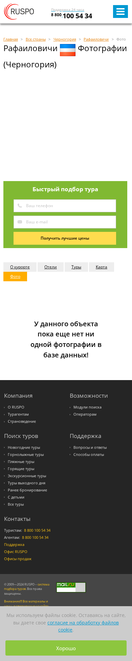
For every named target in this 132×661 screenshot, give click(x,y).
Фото (15, 276)
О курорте (20, 267)
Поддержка (14, 544)
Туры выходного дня (26, 483)
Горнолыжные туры (26, 454)
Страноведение (22, 421)
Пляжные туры (21, 461)
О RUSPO (16, 407)
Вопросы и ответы (90, 447)
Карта (101, 267)
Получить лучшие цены (65, 238)
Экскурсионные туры (27, 475)
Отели (50, 267)
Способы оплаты (88, 454)
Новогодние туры (24, 447)
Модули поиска (87, 407)
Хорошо (66, 648)
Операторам (84, 414)
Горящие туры (21, 468)
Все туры (16, 504)
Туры (76, 267)
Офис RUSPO (15, 551)
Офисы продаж (17, 558)
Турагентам (18, 414)
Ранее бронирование (27, 490)
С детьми (16, 497)
